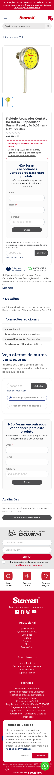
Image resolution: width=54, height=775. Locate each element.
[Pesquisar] (48, 26)
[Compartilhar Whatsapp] (30, 270)
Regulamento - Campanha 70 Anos (27, 710)
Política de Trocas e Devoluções (27, 695)
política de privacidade (29, 565)
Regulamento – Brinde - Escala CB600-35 (27, 704)
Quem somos (27, 628)
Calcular (41, 253)
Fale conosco (27, 669)
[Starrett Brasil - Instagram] (28, 611)
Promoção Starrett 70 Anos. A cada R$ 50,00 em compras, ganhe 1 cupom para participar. (27, 5)
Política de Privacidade (19, 749)
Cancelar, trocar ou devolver (27, 666)
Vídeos (27, 638)
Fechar (24, 755)
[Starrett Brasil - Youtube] (34, 611)
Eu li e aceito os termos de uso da (29, 563)
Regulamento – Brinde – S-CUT (27, 707)
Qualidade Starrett (27, 631)
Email (12, 192)
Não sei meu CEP (14, 257)
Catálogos (27, 634)
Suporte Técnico (27, 672)
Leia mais (7, 287)
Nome (12, 204)
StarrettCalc (27, 647)
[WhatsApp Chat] (45, 766)
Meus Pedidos (27, 663)
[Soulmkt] (35, 772)
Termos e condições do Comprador (27, 691)
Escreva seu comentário (27, 517)
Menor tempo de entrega (27, 405)
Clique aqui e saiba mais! (22, 155)
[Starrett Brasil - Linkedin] (17, 611)
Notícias (27, 641)
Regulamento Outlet (27, 701)
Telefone (14, 216)
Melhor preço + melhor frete (28, 397)
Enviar (27, 556)
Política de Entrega (27, 698)
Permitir (40, 755)
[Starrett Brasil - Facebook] (22, 611)
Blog (27, 644)
